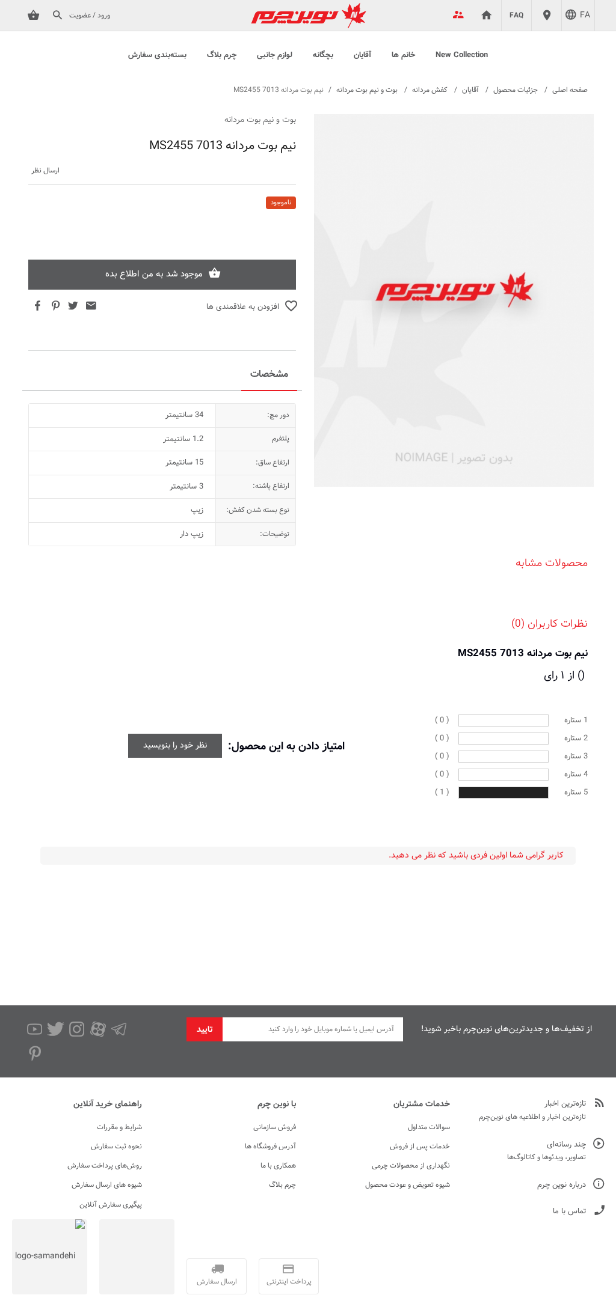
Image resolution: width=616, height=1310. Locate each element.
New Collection (462, 55)
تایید (205, 1030)
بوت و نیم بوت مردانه (367, 90)
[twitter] (55, 1029)
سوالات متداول (429, 1127)
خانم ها (403, 55)
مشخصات (269, 374)
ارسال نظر (45, 171)
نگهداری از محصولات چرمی (411, 1165)
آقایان (362, 55)
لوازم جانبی (274, 55)
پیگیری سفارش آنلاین (110, 1204)
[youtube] (34, 1029)
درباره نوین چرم (561, 1185)
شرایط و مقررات (119, 1127)
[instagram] (76, 1029)
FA (585, 15)
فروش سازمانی (274, 1127)
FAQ (516, 15)
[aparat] (97, 1029)
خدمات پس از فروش (420, 1146)
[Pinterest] (34, 1053)
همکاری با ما (278, 1165)
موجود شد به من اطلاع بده (154, 274)
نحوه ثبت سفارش (116, 1146)
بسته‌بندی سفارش (157, 55)
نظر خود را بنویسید (175, 745)
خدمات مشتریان (421, 1104)
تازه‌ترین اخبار (565, 1104)
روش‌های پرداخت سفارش (104, 1165)
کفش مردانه (430, 90)
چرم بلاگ (221, 55)
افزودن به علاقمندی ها (242, 308)
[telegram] (118, 1029)
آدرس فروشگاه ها (270, 1146)
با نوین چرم (276, 1104)
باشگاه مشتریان (456, 15)
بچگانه (323, 55)
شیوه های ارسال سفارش (107, 1185)
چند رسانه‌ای (566, 1145)
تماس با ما (569, 1211)
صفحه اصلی (570, 90)
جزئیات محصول (515, 90)
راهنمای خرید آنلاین (107, 1104)
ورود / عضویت (89, 15)
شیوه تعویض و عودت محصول (407, 1185)
